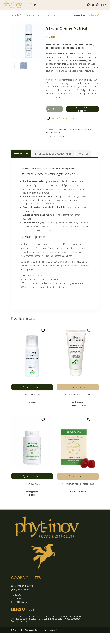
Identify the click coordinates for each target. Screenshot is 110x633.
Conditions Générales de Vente (67, 617)
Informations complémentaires (53, 153)
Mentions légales (41, 617)
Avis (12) (83, 153)
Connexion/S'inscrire (21, 621)
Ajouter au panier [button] (32, 387)
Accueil (14, 15)
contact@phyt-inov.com (22, 585)
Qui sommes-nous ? (20, 617)
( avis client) (92, 15)
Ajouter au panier (82, 109)
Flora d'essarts (60, 136)
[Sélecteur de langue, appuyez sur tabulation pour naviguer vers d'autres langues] (104, 4)
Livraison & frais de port (50, 619)
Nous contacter (72, 619)
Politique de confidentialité (23, 619)
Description (21, 153)
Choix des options (77, 386)
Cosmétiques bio (27, 15)
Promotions (56, 132)
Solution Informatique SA (45, 630)
